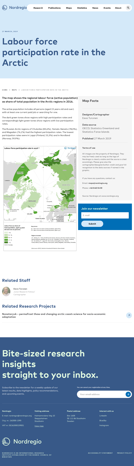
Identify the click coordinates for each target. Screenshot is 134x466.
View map (39, 426)
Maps (69, 8)
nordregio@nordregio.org (20, 415)
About (118, 8)
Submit (92, 223)
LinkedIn (103, 415)
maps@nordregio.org (97, 183)
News (95, 8)
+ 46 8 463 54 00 (95, 188)
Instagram (104, 425)
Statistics (82, 8)
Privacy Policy (124, 453)
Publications (54, 8)
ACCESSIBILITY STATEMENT (100, 453)
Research (38, 8)
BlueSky (102, 420)
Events (107, 8)
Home (4, 90)
